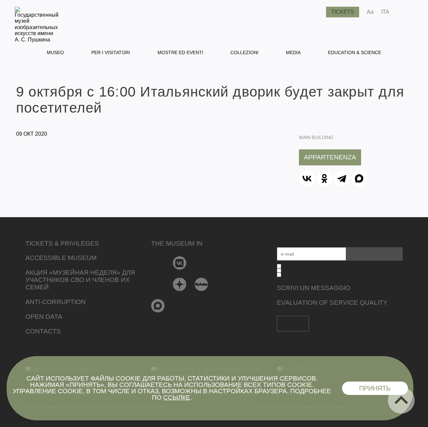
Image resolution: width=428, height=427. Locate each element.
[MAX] (359, 178)
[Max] (158, 305)
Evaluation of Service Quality (332, 302)
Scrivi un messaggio (313, 287)
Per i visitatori (110, 52)
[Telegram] (342, 178)
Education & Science (354, 52)
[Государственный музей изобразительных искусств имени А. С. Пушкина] (37, 39)
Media (293, 52)
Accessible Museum (61, 257)
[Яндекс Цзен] (180, 284)
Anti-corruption (55, 301)
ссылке (176, 397)
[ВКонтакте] (307, 178)
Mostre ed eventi (180, 52)
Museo (55, 52)
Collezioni (244, 52)
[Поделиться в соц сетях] (404, 12)
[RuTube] (201, 284)
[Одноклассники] (324, 178)
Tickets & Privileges (62, 243)
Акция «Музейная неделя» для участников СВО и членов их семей (80, 280)
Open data (43, 316)
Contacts (43, 331)
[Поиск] (315, 12)
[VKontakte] (180, 263)
